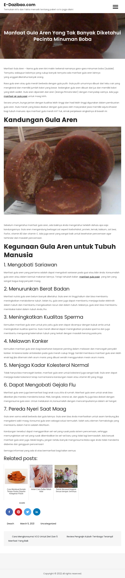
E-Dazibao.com (19, 4)
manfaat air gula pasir (15, 96)
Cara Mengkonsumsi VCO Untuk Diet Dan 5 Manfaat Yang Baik (33, 538)
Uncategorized (48, 523)
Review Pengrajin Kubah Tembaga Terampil (90, 536)
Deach (10, 523)
